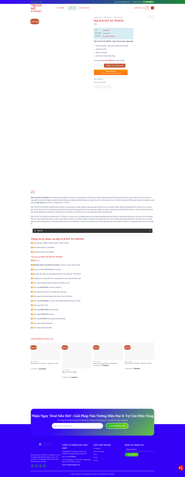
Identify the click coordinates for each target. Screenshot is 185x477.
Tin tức (95, 457)
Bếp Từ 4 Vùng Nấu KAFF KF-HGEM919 (105, 363)
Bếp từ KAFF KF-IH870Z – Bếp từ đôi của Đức (138, 363)
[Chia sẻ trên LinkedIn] (109, 86)
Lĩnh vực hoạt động (98, 451)
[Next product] (149, 17)
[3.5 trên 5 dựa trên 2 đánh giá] (113, 26)
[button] (141, 8)
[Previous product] (152, 17)
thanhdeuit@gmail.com (73, 465)
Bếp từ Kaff (118, 17)
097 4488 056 (109, 60)
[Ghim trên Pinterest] (106, 86)
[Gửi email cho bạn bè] (102, 86)
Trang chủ (98, 17)
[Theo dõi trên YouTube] (41, 2)
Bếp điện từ (108, 17)
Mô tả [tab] (33, 193)
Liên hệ (72, 8)
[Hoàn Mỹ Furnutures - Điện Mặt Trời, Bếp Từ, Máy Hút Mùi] (44, 8)
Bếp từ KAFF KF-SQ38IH (69, 372)
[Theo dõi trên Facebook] (32, 2)
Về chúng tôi (84, 8)
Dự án (95, 454)
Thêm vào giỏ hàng (115, 65)
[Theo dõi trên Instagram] (35, 2)
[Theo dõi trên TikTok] (38, 2)
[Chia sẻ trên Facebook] (95, 86)
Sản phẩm (60, 8)
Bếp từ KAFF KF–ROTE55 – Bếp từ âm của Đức (44, 363)
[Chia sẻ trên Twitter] (99, 86)
